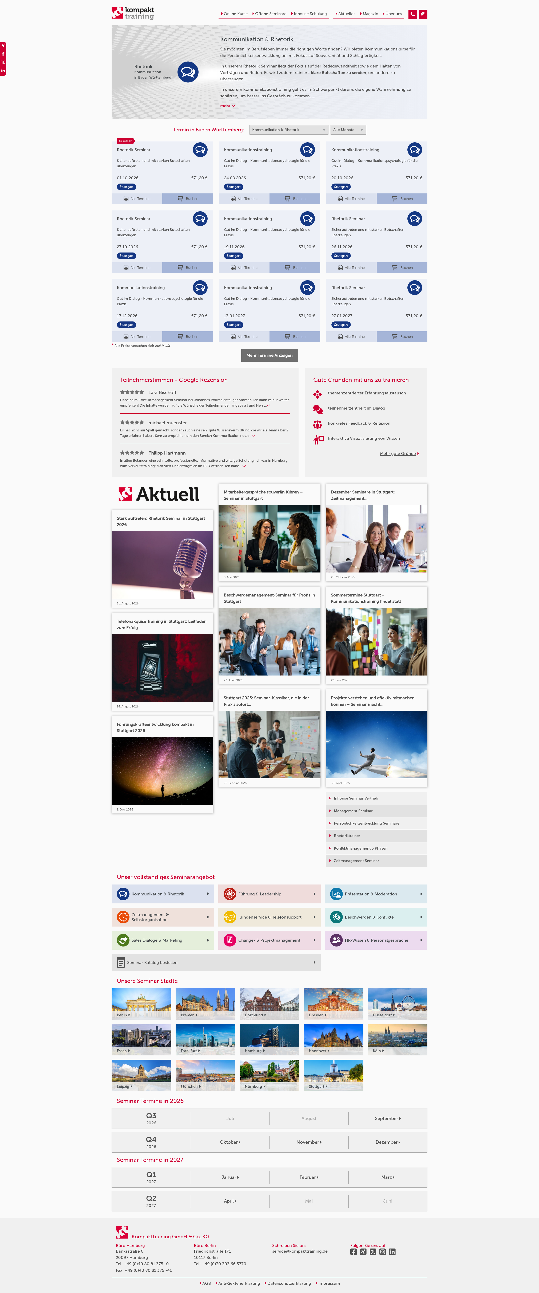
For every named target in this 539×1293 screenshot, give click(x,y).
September (386, 1118)
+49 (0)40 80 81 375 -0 (146, 1263)
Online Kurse (236, 13)
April (229, 1201)
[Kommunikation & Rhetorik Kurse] (412, 14)
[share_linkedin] (3, 71)
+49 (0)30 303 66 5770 (224, 1263)
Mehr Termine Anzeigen (270, 355)
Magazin (370, 13)
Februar (308, 1177)
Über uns (394, 13)
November (307, 1142)
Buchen (192, 199)
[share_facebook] (3, 54)
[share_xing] (3, 46)
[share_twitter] (3, 63)
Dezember (387, 1142)
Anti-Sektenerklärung (238, 1283)
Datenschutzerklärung (288, 1283)
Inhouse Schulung (310, 13)
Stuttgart (126, 187)
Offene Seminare (271, 13)
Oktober (229, 1142)
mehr (226, 105)
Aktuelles (346, 13)
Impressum (328, 1283)
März (386, 1177)
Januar (228, 1177)
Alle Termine (140, 199)
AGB (206, 1283)
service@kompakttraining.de (300, 1251)
